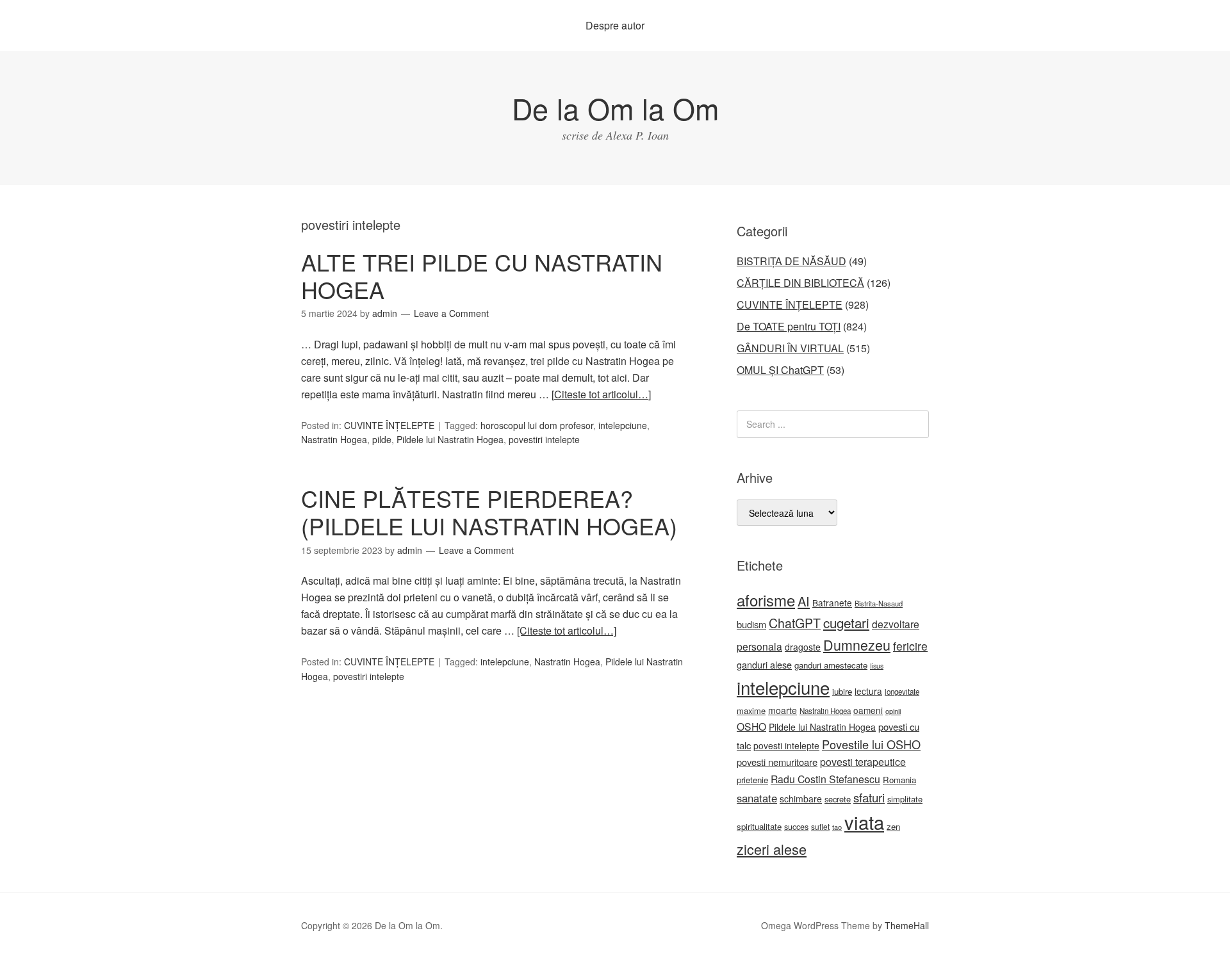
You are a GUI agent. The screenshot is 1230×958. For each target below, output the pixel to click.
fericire (910, 646)
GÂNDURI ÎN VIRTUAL (790, 348)
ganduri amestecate (830, 665)
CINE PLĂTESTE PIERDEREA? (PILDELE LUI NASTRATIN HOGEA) (489, 512)
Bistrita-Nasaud (879, 603)
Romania (899, 780)
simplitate (904, 799)
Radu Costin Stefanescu (825, 779)
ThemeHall (907, 925)
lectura (868, 691)
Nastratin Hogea (334, 439)
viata (864, 821)
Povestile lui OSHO (871, 744)
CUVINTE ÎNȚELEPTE (389, 425)
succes (796, 826)
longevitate (902, 691)
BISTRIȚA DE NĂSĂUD (791, 261)
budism (751, 624)
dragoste (803, 646)
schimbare (801, 798)
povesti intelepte (786, 745)
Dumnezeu (856, 644)
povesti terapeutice (863, 761)
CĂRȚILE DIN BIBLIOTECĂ (800, 282)
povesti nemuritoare (777, 761)
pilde (381, 439)
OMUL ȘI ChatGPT (780, 369)
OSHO (751, 726)
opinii (893, 711)
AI (804, 601)
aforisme (766, 600)
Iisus (876, 665)
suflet (820, 826)
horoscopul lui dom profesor (536, 425)
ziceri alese (772, 849)
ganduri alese (764, 664)
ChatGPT (795, 623)
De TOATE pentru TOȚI (788, 326)
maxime (751, 710)
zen (893, 826)
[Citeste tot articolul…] (601, 394)
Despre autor (615, 25)
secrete (837, 799)
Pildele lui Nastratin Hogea (450, 439)
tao (837, 827)
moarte (782, 710)
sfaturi (869, 797)
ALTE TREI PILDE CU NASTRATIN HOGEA (481, 275)
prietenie (752, 780)
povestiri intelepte (544, 439)
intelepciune (622, 425)
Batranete (832, 602)
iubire (842, 691)
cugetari (846, 622)
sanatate (757, 798)
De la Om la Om (615, 108)
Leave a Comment (451, 313)
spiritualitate (759, 826)
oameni (868, 710)
